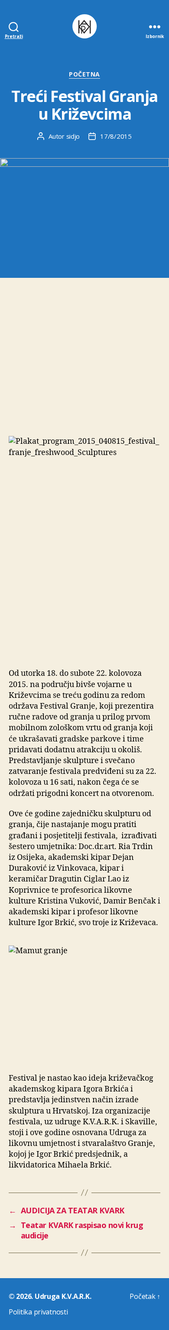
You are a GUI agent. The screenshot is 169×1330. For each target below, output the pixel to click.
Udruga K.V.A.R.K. (63, 1296)
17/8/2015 (116, 136)
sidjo (73, 136)
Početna (84, 74)
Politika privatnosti (38, 1312)
